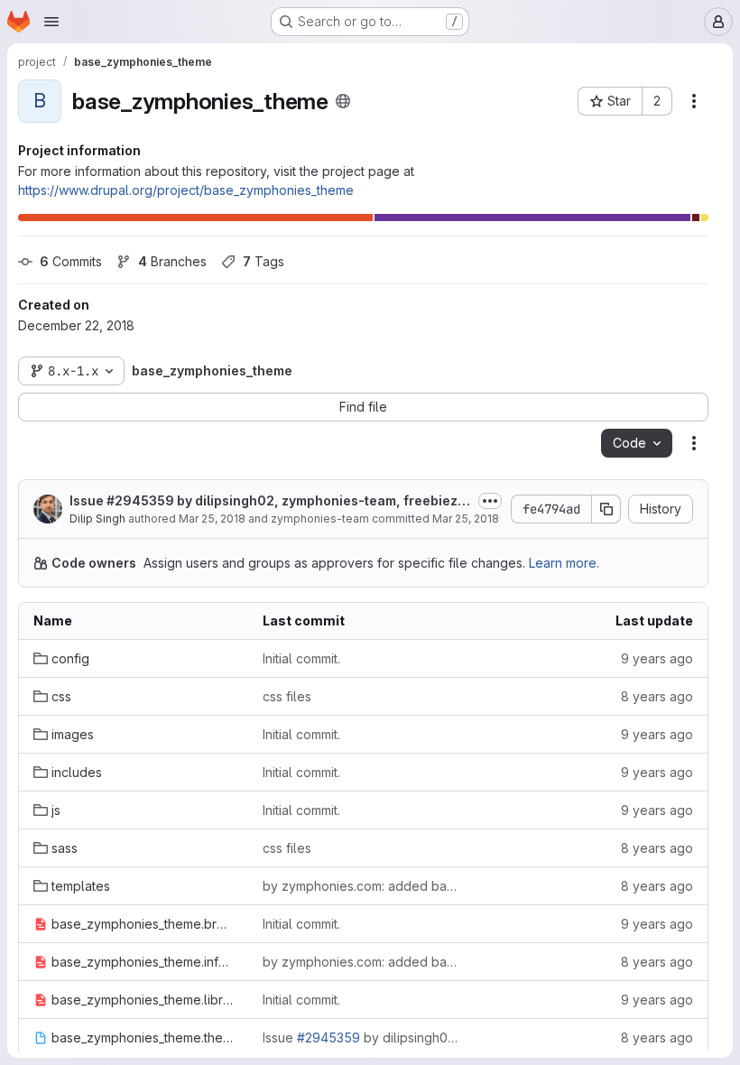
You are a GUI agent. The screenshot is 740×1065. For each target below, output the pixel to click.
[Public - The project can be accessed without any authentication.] (343, 101)
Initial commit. (301, 658)
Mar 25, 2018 (212, 518)
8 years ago (657, 696)
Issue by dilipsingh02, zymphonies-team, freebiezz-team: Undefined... (270, 501)
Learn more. (564, 562)
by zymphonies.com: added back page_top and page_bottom (363, 886)
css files (287, 696)
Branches (172, 261)
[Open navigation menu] (51, 21)
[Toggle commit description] (490, 501)
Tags (263, 261)
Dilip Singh (97, 518)
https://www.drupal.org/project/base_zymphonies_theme (186, 190)
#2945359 (140, 500)
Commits (71, 261)
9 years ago (657, 658)
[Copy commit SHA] (606, 509)
